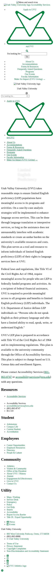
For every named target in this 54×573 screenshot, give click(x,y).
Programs (30, 71)
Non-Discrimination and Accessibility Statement (28, 551)
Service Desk (12, 499)
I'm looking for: (14, 53)
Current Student (13, 429)
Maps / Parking (13, 497)
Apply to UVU (29, 9)
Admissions (12, 424)
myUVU (30, 46)
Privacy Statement (14, 546)
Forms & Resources (29, 66)
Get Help (11, 507)
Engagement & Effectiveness (19, 478)
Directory (11, 450)
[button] (27, 2)
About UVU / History (16, 473)
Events (12, 524)
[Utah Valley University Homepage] (17, 5)
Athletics (10, 466)
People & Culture (14, 453)
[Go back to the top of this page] (2, 570)
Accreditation (12, 432)
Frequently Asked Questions (29, 69)
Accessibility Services (40, 5)
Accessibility (12, 512)
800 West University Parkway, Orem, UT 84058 (28, 534)
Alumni (10, 476)
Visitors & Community (16, 468)
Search (10, 509)
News (12, 522)
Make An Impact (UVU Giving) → (29, 79)
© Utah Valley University (18, 539)
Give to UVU (13, 481)
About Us (29, 61)
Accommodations (30, 64)
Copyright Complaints (16, 548)
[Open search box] (27, 51)
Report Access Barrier (16, 514)
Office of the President (16, 471)
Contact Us (11, 483)
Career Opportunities (16, 445)
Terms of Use (12, 543)
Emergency (12, 502)
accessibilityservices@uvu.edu (33, 376)
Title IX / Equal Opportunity (19, 517)
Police (9, 504)
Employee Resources (16, 448)
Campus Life (12, 427)
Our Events (30, 74)
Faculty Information (29, 76)
